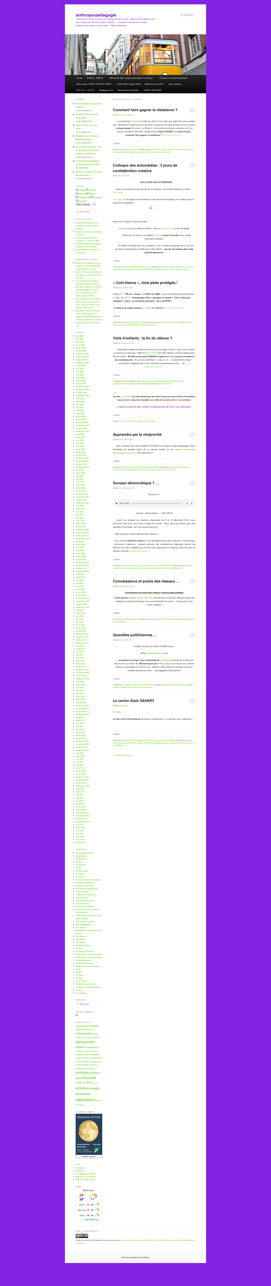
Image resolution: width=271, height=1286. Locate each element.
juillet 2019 (80, 577)
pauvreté (93, 1065)
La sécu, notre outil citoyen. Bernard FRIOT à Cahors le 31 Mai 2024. (88, 304)
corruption (150, 381)
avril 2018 (80, 622)
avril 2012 (80, 836)
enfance (158, 381)
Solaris (133, 152)
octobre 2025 (81, 359)
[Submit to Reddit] (154, 143)
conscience (81, 1037)
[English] (81, 190)
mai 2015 (79, 726)
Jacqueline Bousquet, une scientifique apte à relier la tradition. (87, 225)
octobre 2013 (81, 783)
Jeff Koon (117, 324)
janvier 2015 (81, 738)
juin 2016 (80, 687)
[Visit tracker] (77, 1015)
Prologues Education (85, 951)
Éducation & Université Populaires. (173, 78)
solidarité (80, 1082)
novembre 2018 (82, 601)
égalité (98, 1101)
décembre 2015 (82, 705)
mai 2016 (79, 690)
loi (101, 1058)
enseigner (80, 1051)
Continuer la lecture (172, 134)
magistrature (118, 383)
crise (88, 1037)
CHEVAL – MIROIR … (96, 78)
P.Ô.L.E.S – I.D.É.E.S (85, 90)
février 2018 (81, 627)
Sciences (80, 975)
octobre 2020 (81, 535)
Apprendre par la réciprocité (137, 434)
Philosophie (81, 942)
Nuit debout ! (81, 936)
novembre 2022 (82, 461)
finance (86, 1054)
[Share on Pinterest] (136, 261)
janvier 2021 (81, 526)
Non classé (80, 927)
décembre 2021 (82, 493)
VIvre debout (81, 993)
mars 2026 (80, 345)
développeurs (128, 269)
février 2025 (81, 380)
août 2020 (80, 541)
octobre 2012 (81, 818)
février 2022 (81, 488)
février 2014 (81, 771)
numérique (94, 1061)
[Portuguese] (83, 197)
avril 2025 (80, 374)
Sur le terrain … (82, 981)
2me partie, (118, 199)
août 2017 (80, 645)
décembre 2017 (82, 634)
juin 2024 (80, 404)
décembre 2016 (82, 669)
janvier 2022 (81, 491)
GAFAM (144, 269)
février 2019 (81, 592)
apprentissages (83, 1026)
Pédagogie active (106, 90)
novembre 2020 (82, 532)
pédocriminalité (134, 324)
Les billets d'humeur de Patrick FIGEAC (155, 565)
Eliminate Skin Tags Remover (88, 298)
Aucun (84, 111)
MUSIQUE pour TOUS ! (154, 84)
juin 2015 (80, 723)
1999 (143, 381)
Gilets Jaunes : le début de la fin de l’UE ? (89, 274)
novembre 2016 (82, 672)
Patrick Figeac (82, 1064)
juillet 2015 (80, 720)
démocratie (125, 568)
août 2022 (80, 470)
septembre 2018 (82, 607)
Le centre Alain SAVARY (133, 700)
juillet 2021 (80, 508)
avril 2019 (80, 586)
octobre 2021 (81, 499)
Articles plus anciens (122, 755)
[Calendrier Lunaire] (89, 1157)
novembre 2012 (82, 815)
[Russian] (96, 197)
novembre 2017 (82, 637)
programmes (166, 228)
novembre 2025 (82, 356)
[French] (91, 190)
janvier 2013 (81, 809)
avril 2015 (80, 729)
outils (150, 269)
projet (145, 568)
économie (83, 1093)
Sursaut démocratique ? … (136, 482)
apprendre (174, 467)
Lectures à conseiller (85, 906)
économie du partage (128, 469)
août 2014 (80, 753)
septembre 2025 (82, 362)
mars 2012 (80, 839)
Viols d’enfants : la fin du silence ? (142, 338)
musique (79, 1061)
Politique (126, 381)
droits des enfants (170, 322)
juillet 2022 (80, 473)
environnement (82, 891)
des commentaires (86, 1176)
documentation (130, 742)
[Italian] (90, 193)
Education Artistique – (85, 882)
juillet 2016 (80, 684)
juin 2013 (80, 794)
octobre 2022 (81, 464)
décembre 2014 (82, 741)
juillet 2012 (80, 827)
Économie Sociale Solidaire (88, 879)
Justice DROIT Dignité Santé (128, 84)
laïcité (90, 1058)
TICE (88, 1082)
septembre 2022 (82, 467)
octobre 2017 (81, 639)
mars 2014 (80, 768)
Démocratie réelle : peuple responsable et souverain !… (132, 78)
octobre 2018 (81, 604)
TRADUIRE (80, 186)
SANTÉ (79, 972)
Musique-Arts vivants (85, 921)
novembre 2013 (82, 780)
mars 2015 (80, 732)
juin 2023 (80, 440)
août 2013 (80, 788)
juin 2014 (80, 759)
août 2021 (80, 505)
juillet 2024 (80, 401)
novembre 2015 (82, 708)
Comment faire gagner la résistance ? (145, 109)
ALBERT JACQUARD (152, 90)
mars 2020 (80, 553)
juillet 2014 (80, 756)
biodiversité (81, 864)
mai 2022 (79, 479)
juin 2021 (80, 511)
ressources (181, 742)
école (81, 1088)
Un (83, 168)
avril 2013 (80, 800)
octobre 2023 (81, 428)
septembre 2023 (82, 431)
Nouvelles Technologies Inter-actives (137, 740)
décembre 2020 (82, 529)
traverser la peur (143, 152)
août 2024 (80, 398)
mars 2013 (80, 803)
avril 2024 (80, 410)
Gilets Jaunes (144, 266)
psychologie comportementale (89, 954)
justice (124, 324)
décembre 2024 (82, 386)
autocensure (156, 149)
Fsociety (188, 322)
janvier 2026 (81, 350)
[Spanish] (81, 201)
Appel (148, 307)
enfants (81, 1047)
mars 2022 (80, 484)
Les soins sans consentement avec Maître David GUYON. (87, 292)
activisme (166, 266)
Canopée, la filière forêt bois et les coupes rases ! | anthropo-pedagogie (88, 313)
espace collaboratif (144, 742)
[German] (81, 193)
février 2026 (81, 347)
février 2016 (81, 699)
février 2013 (81, 806)
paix (100, 1061)
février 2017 (81, 663)
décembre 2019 (82, 562)
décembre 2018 (82, 598)
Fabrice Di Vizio (168, 149)
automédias (175, 266)
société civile (125, 687)
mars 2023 (80, 449)
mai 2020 (79, 547)
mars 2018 (80, 625)
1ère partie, (118, 192)
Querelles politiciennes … (135, 634)
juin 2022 (80, 476)
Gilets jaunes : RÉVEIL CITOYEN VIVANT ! (94, 84)
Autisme (79, 861)
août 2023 (80, 434)
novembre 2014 (82, 744)
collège (95, 1033)
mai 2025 (79, 371)
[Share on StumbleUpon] (160, 143)
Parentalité (80, 939)
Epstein (181, 322)
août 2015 (80, 717)
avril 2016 (80, 693)
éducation (85, 1099)
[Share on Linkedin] (136, 143)
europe (79, 1054)
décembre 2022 (82, 458)
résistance (124, 152)
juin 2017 (80, 651)
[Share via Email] (165, 143)
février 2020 (81, 556)
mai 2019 (79, 583)
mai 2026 (79, 338)
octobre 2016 (81, 675)
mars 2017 (80, 660)
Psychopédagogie (83, 960)
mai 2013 (79, 797)
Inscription (80, 1167)
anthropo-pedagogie (96, 15)
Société (155, 467)
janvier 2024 (81, 419)
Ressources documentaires (164, 740)
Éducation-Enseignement (141, 467)
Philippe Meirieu (89, 1068)
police (161, 383)
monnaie (190, 149)
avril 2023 (80, 446)
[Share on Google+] (142, 143)
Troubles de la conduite (86, 984)
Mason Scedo (82, 263)
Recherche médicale (84, 963)
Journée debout (82, 903)
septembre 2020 (82, 538)
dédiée (157, 235)
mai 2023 (79, 443)
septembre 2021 (82, 502)
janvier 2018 (81, 631)
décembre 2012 (82, 812)
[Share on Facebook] (124, 143)
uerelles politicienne (155, 653)
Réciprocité (142, 469)
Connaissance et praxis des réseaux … (146, 581)
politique (156, 269)
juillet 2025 (80, 365)
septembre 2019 (82, 571)
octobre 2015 (81, 711)
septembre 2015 (82, 714)
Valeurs (144, 322)
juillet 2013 (80, 791)
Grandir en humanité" (131, 322)
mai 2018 (79, 619)
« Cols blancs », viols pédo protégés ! (145, 282)
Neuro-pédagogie (83, 924)
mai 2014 (79, 762)
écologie (93, 1088)
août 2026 (80, 335)
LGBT (182, 381)
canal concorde (187, 266)
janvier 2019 (81, 595)
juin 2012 (80, 830)
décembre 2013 (82, 777)
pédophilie (154, 383)
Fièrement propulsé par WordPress (135, 1257)
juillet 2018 (80, 613)
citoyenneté (117, 269)
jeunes (78, 1057)
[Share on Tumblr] (148, 143)
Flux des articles (85, 1173)
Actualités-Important (131, 149)
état (77, 1105)
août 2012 (80, 824)
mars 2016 (80, 696)
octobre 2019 (81, 568)
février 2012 (81, 842)
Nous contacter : (175, 84)
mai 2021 (79, 514)
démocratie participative (175, 684)
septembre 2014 (82, 750)
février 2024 (81, 416)
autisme (94, 1025)
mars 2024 (80, 413)
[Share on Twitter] (130, 143)
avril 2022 (80, 481)
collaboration (156, 619)
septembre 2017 (82, 642)
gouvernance (136, 568)
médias (86, 1061)
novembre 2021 (82, 496)
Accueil (79, 78)
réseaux (116, 152)
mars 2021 (80, 520)
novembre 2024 (82, 389)
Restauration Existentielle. (128, 90)
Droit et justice (82, 870)
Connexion (80, 1170)
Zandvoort (152, 324)
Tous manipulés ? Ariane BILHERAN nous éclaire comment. (88, 266)
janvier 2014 (81, 774)
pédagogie (157, 742)
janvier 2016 (81, 702)
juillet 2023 (80, 437)
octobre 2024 (81, 392)
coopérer (116, 568)
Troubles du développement (88, 987)
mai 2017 (79, 654)
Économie (127, 467)
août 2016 (80, 681)
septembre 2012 (82, 821)
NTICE (164, 619)
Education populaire (130, 266)
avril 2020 (80, 550)
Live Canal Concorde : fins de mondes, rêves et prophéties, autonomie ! (89, 150)
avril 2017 (80, 657)
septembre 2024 (82, 395)
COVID (78, 867)
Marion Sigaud (130, 383)
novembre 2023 (82, 425)
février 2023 (81, 452)
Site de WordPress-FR (85, 1179)
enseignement (92, 1047)
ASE (160, 322)
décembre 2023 (82, 422)
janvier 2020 (81, 559)
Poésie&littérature (83, 945)
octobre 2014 (81, 747)
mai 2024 (79, 407)
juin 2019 (80, 580)
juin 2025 (80, 368)
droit (98, 1037)
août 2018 (80, 610)
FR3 (171, 381)
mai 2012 (79, 833)
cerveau (91, 1029)
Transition (127, 396)
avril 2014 (80, 765)
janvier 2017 (81, 666)
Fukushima (165, 660)
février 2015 (81, 735)
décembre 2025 (82, 353)
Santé (78, 969)
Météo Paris (88, 1190)
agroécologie (81, 855)
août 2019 (80, 574)
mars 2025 (80, 377)
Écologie (79, 873)
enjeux (137, 269)
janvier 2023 (81, 455)
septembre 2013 (82, 785)
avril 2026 (80, 341)
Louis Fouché (180, 149)
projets (165, 742)
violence (95, 1083)
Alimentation (81, 858)
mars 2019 (80, 589)
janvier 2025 (81, 383)
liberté (96, 1057)
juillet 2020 (80, 544)
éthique (82, 1105)
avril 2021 (80, 517)
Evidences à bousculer (86, 894)
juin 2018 (80, 616)
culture (93, 1037)
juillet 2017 (80, 648)
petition (79, 1068)
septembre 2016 (82, 678)
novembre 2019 (82, 565)
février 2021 (81, 523)
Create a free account (85, 271)
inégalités (95, 1054)
